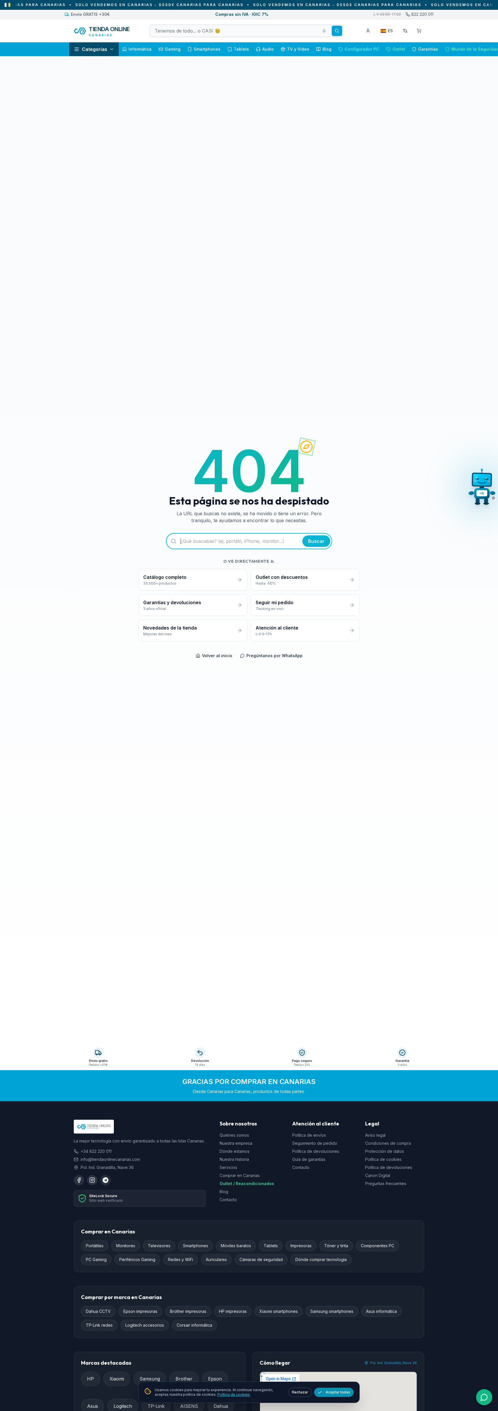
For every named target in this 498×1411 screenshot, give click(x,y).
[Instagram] (92, 1180)
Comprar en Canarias (240, 1175)
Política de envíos (309, 1135)
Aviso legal (375, 1135)
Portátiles (94, 1245)
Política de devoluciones (315, 1151)
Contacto (228, 1199)
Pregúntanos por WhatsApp (274, 655)
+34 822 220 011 (96, 1151)
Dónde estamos (235, 1151)
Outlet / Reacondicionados (247, 1183)
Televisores (159, 1245)
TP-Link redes (99, 1325)
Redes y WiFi (180, 1259)
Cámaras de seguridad (261, 1259)
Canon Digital (377, 1175)
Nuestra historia (234, 1159)
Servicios (228, 1167)
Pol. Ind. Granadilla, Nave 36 (393, 1363)
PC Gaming (96, 1259)
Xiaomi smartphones (278, 1311)
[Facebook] (79, 1180)
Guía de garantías (308, 1159)
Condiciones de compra (388, 1143)
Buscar (316, 541)
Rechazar (300, 1392)
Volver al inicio (217, 655)
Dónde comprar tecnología (321, 1259)
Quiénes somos (234, 1135)
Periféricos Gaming (137, 1259)
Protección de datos (384, 1151)
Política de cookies (383, 1159)
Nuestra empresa (236, 1143)
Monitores (125, 1245)
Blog (224, 1191)
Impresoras (301, 1245)
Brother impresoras (188, 1311)
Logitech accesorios (144, 1325)
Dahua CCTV (98, 1311)
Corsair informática (194, 1325)
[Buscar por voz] (324, 31)
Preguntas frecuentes (385, 1183)
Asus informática (381, 1311)
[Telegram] (105, 1180)
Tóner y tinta (336, 1245)
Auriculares (216, 1259)
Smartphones (195, 1245)
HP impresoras (233, 1311)
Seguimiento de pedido (314, 1143)
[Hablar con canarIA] (482, 488)
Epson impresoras (140, 1311)
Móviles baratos (236, 1245)
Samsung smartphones (331, 1311)
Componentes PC (377, 1245)
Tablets (271, 1245)
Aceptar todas (338, 1392)
